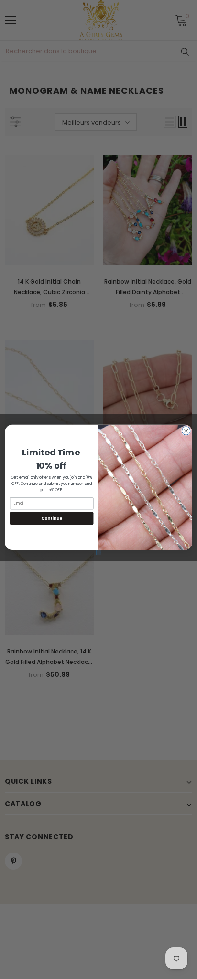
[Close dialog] (186, 430)
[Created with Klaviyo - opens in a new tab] (98, 552)
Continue (51, 518)
